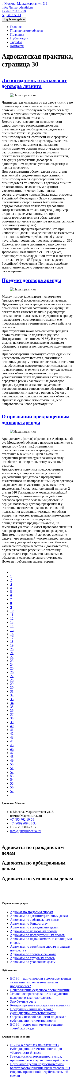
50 (12, 764)
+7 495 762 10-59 (14, 11)
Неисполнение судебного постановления (39, 990)
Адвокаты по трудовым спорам (32, 958)
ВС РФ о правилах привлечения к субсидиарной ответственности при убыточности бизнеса (36, 1048)
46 (12, 749)
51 (12, 768)
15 (12, 630)
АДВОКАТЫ (11, 15)
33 (12, 699)
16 (12, 634)
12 (12, 618)
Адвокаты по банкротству (29, 923)
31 (12, 691)
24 (12, 664)
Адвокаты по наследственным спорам (37, 935)
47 (12, 753)
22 (12, 657)
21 (12, 653)
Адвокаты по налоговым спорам (33, 931)
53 (12, 776)
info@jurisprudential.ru (17, 7)
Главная (16, 27)
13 (12, 622)
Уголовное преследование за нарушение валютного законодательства (39, 995)
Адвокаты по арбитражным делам (34, 919)
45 (12, 745)
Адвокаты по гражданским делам (34, 927)
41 (12, 730)
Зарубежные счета (23, 1001)
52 (12, 772)
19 (12, 645)
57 (12, 791)
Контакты (17, 46)
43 (12, 737)
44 (12, 741)
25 (12, 668)
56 (12, 787)
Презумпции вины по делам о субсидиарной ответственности (33, 1011)
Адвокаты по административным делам (39, 916)
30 (12, 687)
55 (12, 783)
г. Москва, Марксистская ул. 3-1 (25, 3)
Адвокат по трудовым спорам (31, 912)
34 (12, 703)
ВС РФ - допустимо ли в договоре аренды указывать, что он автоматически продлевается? (40, 982)
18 (12, 641)
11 (11, 614)
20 (12, 649)
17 (12, 637)
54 (12, 779)
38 (12, 718)
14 (12, 626)
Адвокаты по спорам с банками (33, 954)
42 (12, 733)
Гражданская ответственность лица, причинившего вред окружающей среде (39, 1058)
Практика (17, 34)
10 (12, 611)
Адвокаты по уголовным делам (33, 962)
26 (12, 672)
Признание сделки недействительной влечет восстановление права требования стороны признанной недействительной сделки (40, 1069)
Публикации (19, 38)
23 (12, 660)
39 (12, 722)
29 (12, 684)
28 (12, 680)
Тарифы (16, 42)
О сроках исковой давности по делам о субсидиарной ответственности (38, 1018)
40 (12, 726)
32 (12, 695)
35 (12, 707)
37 (12, 714)
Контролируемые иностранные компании (40, 1005)
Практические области (26, 30)
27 (12, 676)
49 (12, 760)
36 (12, 710)
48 (12, 756)
